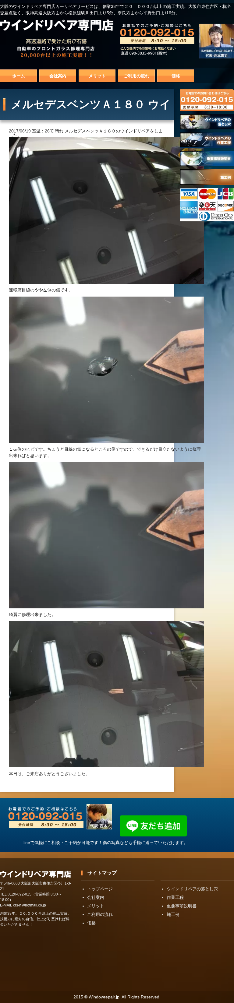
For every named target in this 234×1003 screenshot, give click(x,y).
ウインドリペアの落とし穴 (192, 889)
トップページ (100, 889)
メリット (97, 75)
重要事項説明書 (182, 906)
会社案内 (57, 75)
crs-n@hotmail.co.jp (29, 905)
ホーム (18, 75)
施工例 (173, 914)
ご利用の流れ (136, 75)
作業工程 (175, 897)
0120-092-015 (19, 894)
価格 (176, 75)
